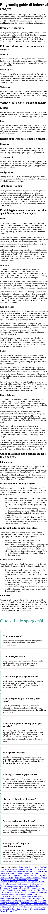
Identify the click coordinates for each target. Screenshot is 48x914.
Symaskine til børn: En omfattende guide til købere (19, 880)
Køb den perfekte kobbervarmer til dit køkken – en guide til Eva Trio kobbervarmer (23, 873)
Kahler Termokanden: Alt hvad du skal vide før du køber (21, 871)
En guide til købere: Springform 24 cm (21, 890)
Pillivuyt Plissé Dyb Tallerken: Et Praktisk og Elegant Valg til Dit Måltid (24, 891)
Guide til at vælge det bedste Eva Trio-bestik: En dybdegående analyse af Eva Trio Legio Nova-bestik (23, 868)
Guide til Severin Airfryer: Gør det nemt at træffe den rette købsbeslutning (21, 885)
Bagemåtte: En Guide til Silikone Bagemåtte (31, 878)
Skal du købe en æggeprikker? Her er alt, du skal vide (23, 893)
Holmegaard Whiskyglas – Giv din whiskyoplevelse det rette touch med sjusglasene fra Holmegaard (22, 883)
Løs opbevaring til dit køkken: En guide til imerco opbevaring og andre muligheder (22, 896)
